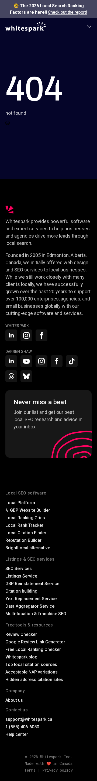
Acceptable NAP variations (31, 672)
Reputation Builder (23, 540)
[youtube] (26, 361)
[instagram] (26, 335)
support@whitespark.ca (28, 719)
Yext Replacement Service (31, 598)
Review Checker (21, 634)
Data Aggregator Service (29, 606)
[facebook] (41, 335)
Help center (16, 734)
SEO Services (18, 568)
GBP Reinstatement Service (32, 583)
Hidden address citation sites (34, 679)
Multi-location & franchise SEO (35, 613)
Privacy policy (57, 770)
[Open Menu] (89, 27)
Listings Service (21, 576)
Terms (30, 770)
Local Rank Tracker (24, 525)
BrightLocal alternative (27, 547)
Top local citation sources (31, 664)
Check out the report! (67, 12)
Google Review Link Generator (35, 641)
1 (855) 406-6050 (22, 726)
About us (14, 700)
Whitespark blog (21, 657)
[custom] (72, 361)
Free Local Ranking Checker (33, 649)
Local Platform (20, 502)
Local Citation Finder (25, 532)
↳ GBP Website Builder (27, 510)
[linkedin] (11, 335)
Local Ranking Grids (25, 517)
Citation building (21, 591)
